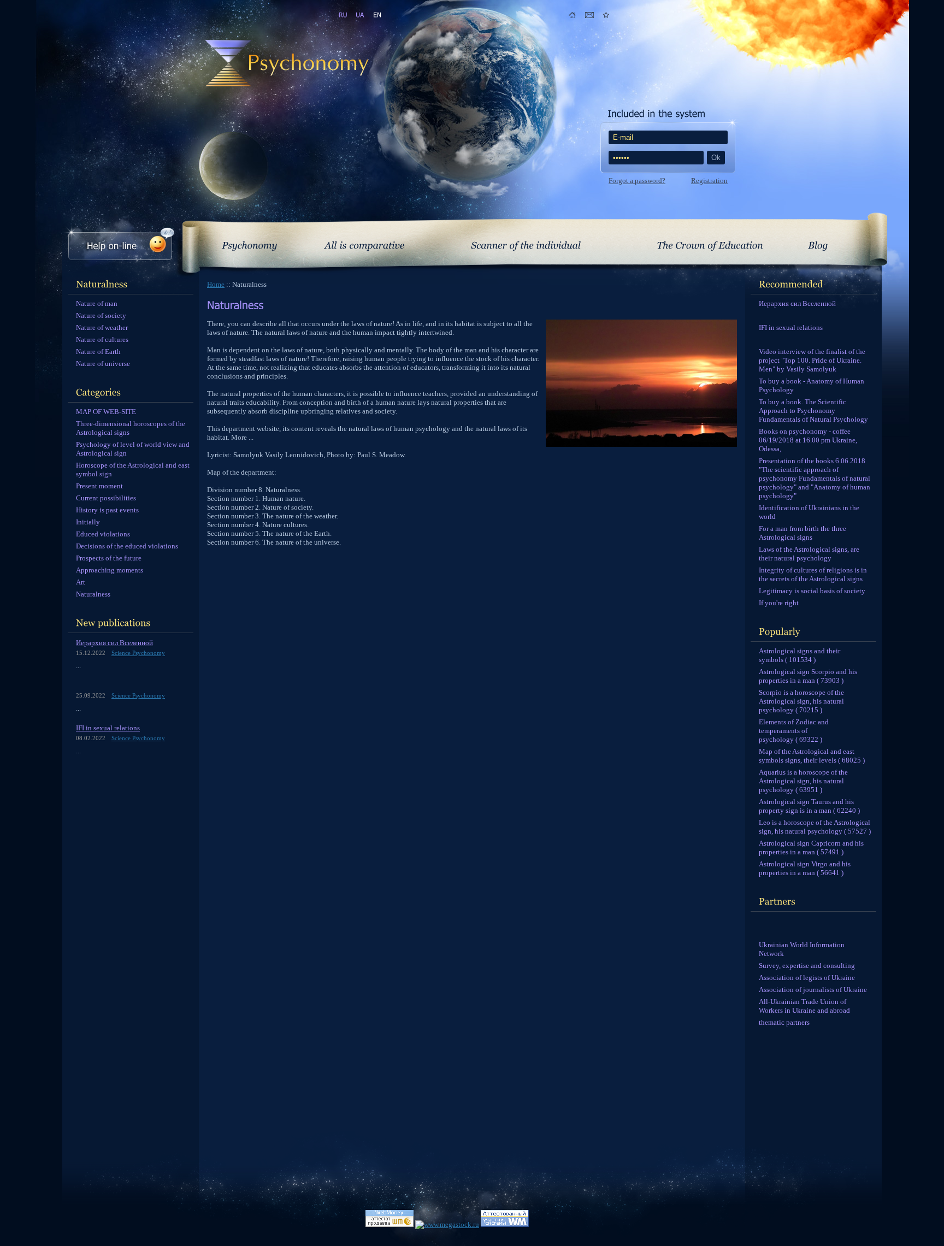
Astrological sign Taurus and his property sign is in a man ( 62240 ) (809, 806)
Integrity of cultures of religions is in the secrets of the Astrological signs (813, 574)
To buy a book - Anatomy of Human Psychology (811, 385)
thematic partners (784, 1022)
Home (216, 284)
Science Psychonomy (138, 653)
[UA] (360, 15)
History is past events (107, 510)
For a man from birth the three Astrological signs (802, 532)
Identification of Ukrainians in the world (809, 512)
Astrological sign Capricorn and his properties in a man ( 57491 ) (811, 847)
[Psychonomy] (249, 243)
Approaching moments (109, 570)
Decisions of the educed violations (127, 546)
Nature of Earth (98, 351)
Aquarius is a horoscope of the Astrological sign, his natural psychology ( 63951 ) (803, 781)
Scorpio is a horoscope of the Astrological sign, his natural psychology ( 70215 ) (801, 701)
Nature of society (101, 315)
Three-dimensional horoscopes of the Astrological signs (130, 428)
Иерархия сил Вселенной (114, 643)
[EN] (377, 15)
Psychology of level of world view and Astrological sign (133, 448)
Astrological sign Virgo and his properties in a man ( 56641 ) (805, 868)
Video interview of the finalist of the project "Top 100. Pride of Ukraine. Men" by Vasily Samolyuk (812, 360)
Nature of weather (102, 327)
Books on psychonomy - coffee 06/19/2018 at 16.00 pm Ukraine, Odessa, (808, 440)
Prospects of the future (108, 558)
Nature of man (96, 303)
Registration (709, 180)
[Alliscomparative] (364, 243)
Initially (88, 522)
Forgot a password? (637, 180)
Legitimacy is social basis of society (812, 591)
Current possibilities (106, 498)
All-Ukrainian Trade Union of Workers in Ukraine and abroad (804, 1005)
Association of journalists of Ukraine (813, 989)
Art (80, 582)
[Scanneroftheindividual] (526, 243)
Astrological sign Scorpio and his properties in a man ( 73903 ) (808, 676)
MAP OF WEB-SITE (106, 412)
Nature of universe (103, 363)
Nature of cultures (102, 339)
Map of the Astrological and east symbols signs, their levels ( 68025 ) (812, 755)
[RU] (343, 15)
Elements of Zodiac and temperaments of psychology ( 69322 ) (794, 730)
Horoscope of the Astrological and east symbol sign (133, 469)
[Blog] (818, 243)
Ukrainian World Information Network (802, 949)
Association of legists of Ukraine (807, 977)
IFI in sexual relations (108, 728)
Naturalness (93, 594)
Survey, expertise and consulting (807, 965)
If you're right (779, 603)
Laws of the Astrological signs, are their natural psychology (809, 553)
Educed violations (103, 534)
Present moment (99, 486)
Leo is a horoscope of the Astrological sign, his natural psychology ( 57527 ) (815, 826)
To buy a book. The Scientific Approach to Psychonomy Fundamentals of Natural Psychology (813, 410)
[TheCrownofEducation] (710, 243)
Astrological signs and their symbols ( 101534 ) (799, 655)
